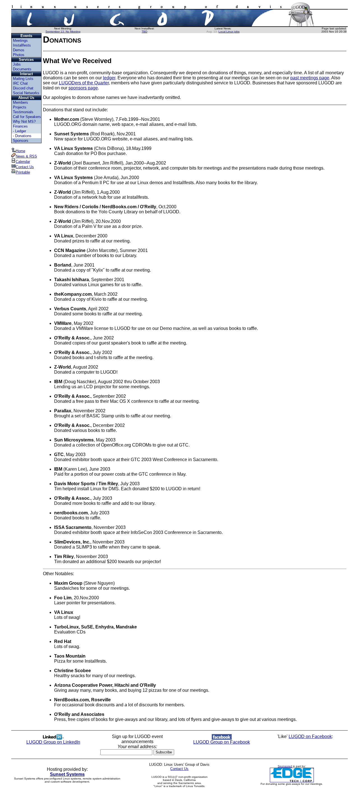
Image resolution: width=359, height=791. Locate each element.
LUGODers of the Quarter (84, 82)
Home (20, 151)
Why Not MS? (24, 121)
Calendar (23, 161)
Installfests (22, 45)
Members (20, 102)
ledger (109, 77)
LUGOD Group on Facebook (221, 742)
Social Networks (26, 93)
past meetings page (309, 77)
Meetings (20, 40)
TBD (144, 31)
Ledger (20, 131)
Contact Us (25, 167)
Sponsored (285, 766)
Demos (18, 50)
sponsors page (83, 87)
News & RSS (26, 156)
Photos (18, 55)
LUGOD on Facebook (310, 736)
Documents (22, 69)
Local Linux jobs (229, 31)
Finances (20, 126)
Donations (23, 136)
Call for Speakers (27, 117)
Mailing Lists (23, 79)
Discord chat (23, 88)
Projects (19, 107)
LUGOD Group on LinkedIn (53, 742)
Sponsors (20, 140)
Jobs (17, 64)
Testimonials (23, 112)
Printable (23, 172)
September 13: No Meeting (62, 31)
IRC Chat (20, 83)
